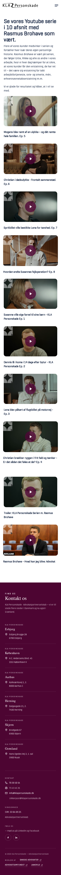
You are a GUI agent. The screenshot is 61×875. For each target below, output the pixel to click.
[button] (56, 5)
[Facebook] (8, 837)
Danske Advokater (29, 860)
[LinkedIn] (16, 837)
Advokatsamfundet (15, 865)
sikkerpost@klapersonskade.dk (25, 798)
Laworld (35, 865)
